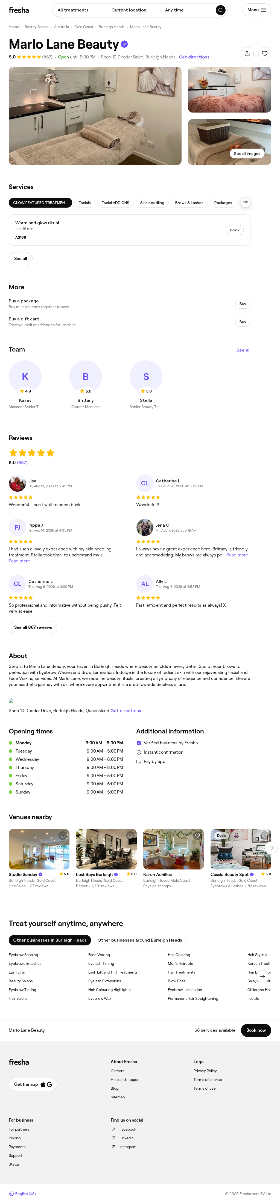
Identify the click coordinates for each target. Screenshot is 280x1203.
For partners (19, 1129)
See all (243, 350)
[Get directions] (129, 700)
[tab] (40, 203)
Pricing (15, 1138)
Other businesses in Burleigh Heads (50, 940)
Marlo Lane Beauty (146, 27)
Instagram (127, 1147)
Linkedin (126, 1138)
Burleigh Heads (112, 27)
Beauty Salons (37, 27)
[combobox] (79, 10)
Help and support (125, 1079)
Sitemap (118, 1097)
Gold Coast (83, 27)
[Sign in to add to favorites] (264, 53)
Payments (17, 1147)
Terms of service (208, 1079)
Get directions (194, 57)
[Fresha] (19, 9)
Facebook (127, 1129)
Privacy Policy (205, 1071)
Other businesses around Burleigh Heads (140, 940)
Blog (114, 1088)
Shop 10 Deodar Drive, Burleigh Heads (138, 57)
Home (14, 27)
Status (14, 1164)
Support (15, 1155)
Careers (117, 1071)
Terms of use (205, 1088)
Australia (61, 27)
